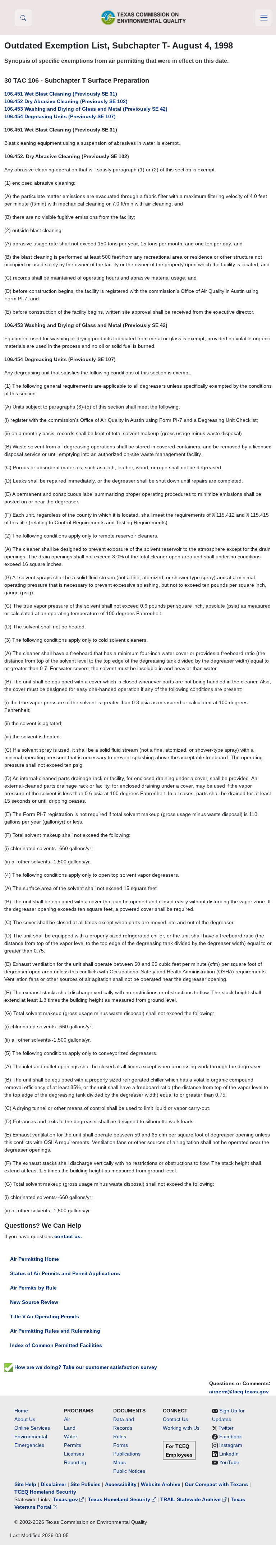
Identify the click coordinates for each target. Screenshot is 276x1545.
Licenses (74, 1454)
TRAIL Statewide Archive (191, 1499)
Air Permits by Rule (33, 1288)
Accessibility (121, 1484)
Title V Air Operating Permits (44, 1316)
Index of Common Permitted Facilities (56, 1345)
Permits (72, 1445)
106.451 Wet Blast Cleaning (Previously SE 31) (60, 94)
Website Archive (160, 1484)
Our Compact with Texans (216, 1484)
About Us (24, 1419)
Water (70, 1436)
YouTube (229, 1462)
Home (21, 1410)
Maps (119, 1462)
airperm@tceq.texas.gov (239, 1391)
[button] (23, 17)
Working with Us (181, 1428)
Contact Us (175, 1419)
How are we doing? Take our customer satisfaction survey (85, 1367)
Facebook (230, 1436)
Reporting (75, 1462)
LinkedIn (229, 1454)
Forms (120, 1445)
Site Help (25, 1484)
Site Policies (85, 1484)
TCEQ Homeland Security (45, 1492)
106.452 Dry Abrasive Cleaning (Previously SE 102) (66, 101)
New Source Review (34, 1302)
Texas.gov (66, 1499)
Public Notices (129, 1471)
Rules (119, 1436)
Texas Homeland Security (120, 1499)
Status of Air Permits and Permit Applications (65, 1273)
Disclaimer (53, 1484)
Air (67, 1419)
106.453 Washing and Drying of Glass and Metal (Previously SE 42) (85, 109)
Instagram (230, 1445)
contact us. (68, 1236)
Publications (127, 1454)
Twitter (226, 1428)
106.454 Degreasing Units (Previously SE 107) (60, 116)
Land (69, 1428)
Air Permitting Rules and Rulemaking (55, 1331)
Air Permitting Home (34, 1259)
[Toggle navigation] (263, 17)
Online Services (32, 1428)
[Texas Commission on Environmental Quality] (143, 17)
